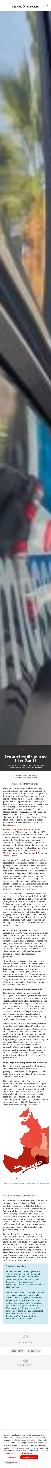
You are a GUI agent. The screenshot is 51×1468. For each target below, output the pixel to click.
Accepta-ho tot (29, 1457)
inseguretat (17, 1351)
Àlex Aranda (33, 775)
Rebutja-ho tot (11, 1463)
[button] (3, 6)
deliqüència (34, 1351)
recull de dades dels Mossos (18, 829)
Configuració (11, 1457)
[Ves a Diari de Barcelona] (24, 6)
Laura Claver (20, 775)
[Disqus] (25, 1401)
